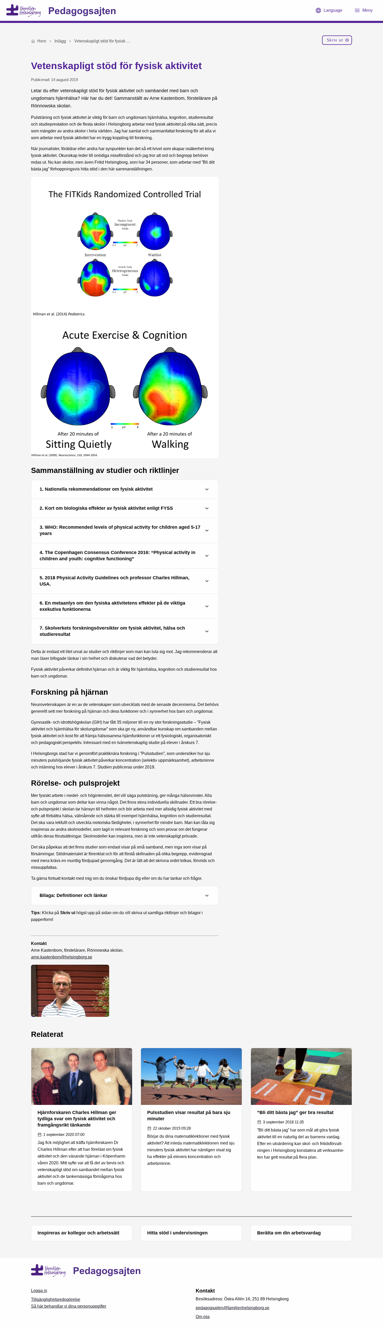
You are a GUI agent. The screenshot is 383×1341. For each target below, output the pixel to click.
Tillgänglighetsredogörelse (55, 1299)
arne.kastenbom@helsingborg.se (61, 957)
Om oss (203, 1316)
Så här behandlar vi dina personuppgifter (68, 1306)
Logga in (39, 1290)
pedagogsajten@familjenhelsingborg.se (232, 1308)
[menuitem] (337, 41)
